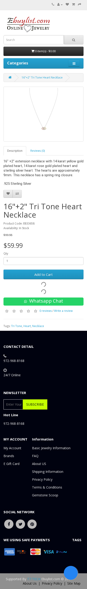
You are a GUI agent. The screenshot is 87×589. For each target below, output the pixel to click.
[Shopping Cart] (73, 4)
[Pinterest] (32, 524)
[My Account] (60, 4)
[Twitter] (20, 524)
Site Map (74, 583)
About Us (30, 583)
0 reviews (45, 311)
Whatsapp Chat (45, 301)
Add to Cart (43, 274)
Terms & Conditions (47, 487)
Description (15, 151)
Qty (5, 253)
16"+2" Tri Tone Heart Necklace (42, 77)
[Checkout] (79, 4)
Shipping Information (47, 471)
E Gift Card (11, 463)
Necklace (38, 326)
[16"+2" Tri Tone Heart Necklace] (43, 114)
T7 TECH (33, 579)
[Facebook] (8, 524)
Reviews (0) (37, 151)
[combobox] (33, 39)
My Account (12, 448)
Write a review (63, 311)
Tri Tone (16, 326)
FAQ (35, 456)
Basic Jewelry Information (51, 448)
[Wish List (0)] (67, 4)
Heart (27, 326)
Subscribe (35, 404)
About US (39, 463)
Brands (8, 456)
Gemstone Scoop (45, 495)
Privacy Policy (42, 479)
